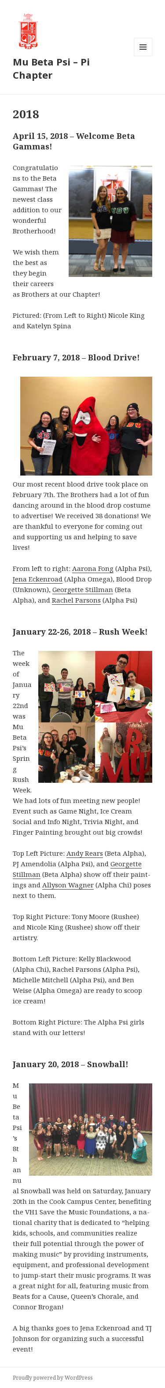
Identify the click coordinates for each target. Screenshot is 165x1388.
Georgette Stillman (82, 589)
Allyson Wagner (68, 884)
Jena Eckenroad (37, 578)
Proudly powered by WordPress (53, 1377)
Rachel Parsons (76, 600)
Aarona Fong (93, 568)
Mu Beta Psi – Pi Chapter (51, 68)
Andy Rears (84, 853)
